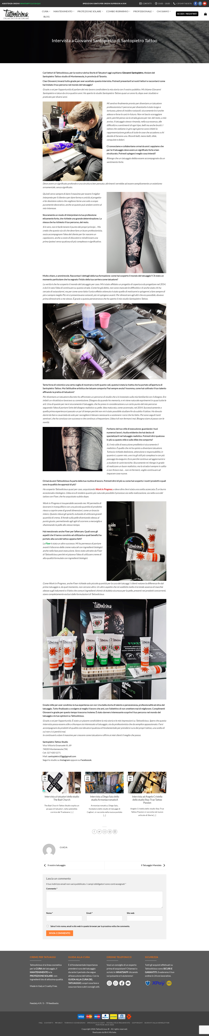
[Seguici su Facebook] (196, 3)
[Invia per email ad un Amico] (104, 831)
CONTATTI (48, 1023)
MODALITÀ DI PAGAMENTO (118, 1023)
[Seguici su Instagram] (200, 3)
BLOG (47, 16)
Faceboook (86, 760)
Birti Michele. (110, 1032)
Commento (51, 888)
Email (89, 913)
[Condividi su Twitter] (99, 831)
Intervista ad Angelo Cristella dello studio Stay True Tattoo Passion (147, 799)
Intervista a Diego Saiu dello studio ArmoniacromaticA (104, 798)
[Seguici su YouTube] (205, 3)
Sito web (130, 913)
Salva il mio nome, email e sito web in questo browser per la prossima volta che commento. (90, 926)
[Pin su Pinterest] (109, 831)
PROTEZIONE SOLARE (89, 11)
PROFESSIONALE (142, 11)
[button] (205, 14)
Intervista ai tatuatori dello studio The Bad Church (62, 798)
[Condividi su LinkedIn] (115, 831)
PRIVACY (59, 1023)
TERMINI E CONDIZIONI (74, 1023)
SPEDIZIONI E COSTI (96, 1023)
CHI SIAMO (163, 11)
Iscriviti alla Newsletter (156, 1023)
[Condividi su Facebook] (94, 831)
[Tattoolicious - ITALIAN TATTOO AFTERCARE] (20, 14)
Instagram (65, 760)
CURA (45, 11)
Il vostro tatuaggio (56, 865)
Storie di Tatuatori (104, 36)
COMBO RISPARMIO (117, 11)
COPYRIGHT (137, 1023)
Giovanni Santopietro (132, 72)
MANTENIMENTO (63, 11)
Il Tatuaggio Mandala (151, 865)
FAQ (41, 1023)
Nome (49, 913)
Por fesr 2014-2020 (105, 1025)
